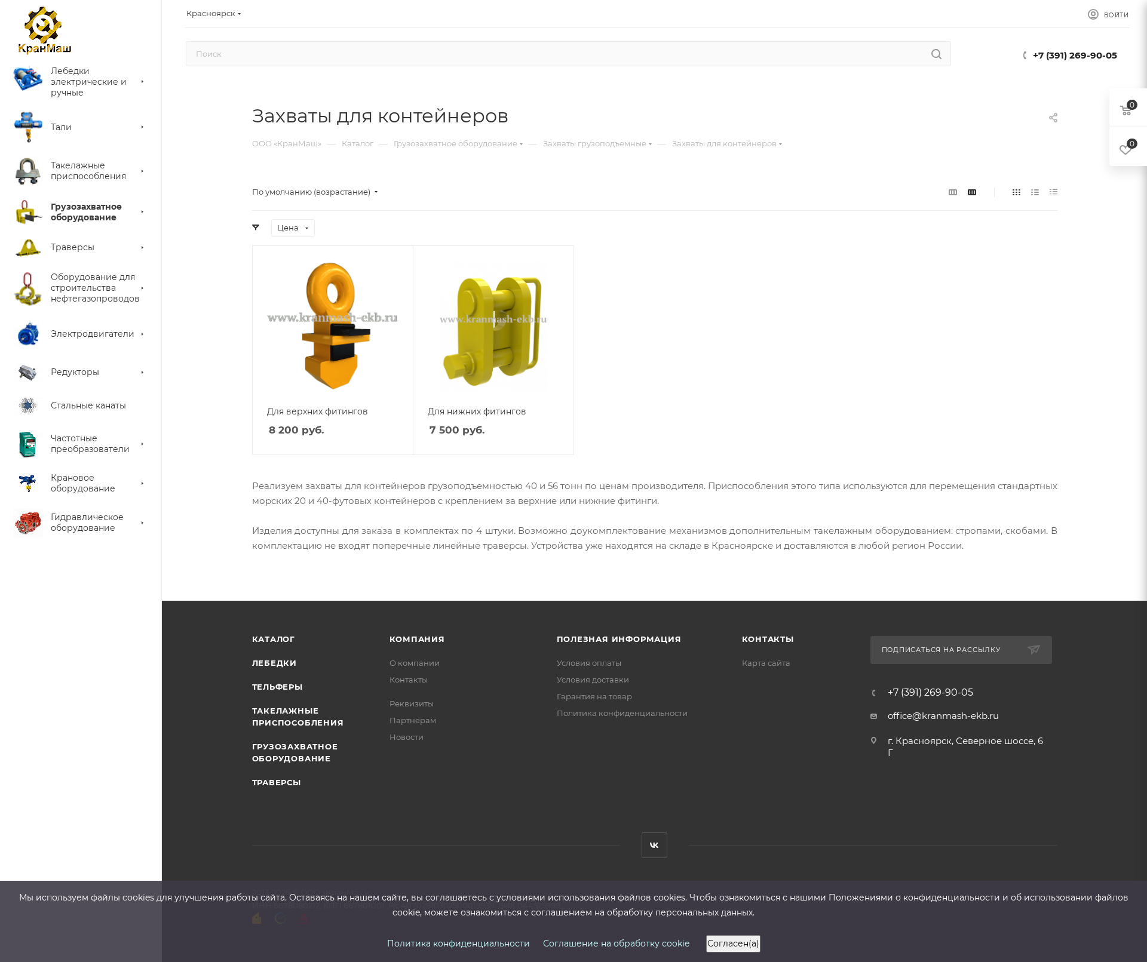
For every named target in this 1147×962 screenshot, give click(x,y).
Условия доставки (593, 679)
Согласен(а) (733, 943)
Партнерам (413, 720)
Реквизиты (412, 703)
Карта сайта (766, 663)
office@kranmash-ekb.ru (943, 715)
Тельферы (277, 686)
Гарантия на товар (594, 696)
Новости (407, 737)
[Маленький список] (952, 192)
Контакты (409, 679)
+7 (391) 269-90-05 (1075, 55)
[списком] (1035, 192)
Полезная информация (619, 639)
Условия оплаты (589, 663)
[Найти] (936, 53)
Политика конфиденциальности (622, 713)
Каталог (274, 639)
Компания (417, 639)
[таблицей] (1053, 192)
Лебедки (275, 663)
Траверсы (276, 782)
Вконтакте (654, 845)
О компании (415, 663)
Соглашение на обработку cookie (616, 943)
